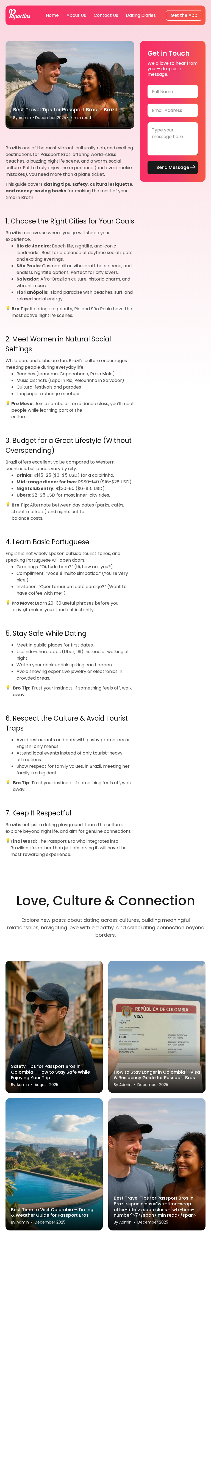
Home (52, 15)
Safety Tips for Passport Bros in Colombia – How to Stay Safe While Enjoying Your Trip (50, 1072)
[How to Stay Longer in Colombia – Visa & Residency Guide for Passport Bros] (157, 1027)
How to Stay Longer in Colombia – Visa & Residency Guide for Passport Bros (157, 1075)
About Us (76, 15)
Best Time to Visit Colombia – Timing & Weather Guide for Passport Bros (52, 1212)
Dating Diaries (141, 15)
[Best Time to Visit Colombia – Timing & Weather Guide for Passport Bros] (54, 1164)
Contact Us (106, 15)
